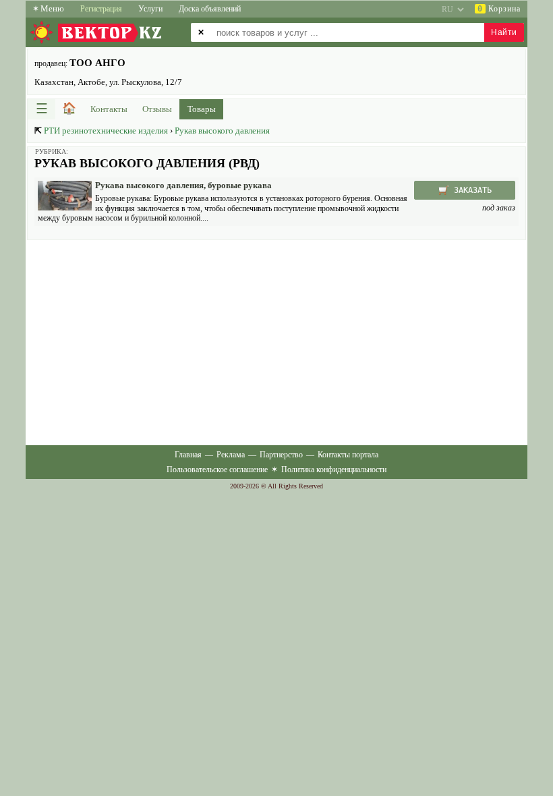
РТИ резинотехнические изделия (106, 130)
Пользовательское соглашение (217, 469)
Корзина (499, 8)
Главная (188, 454)
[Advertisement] (276, 341)
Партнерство (281, 454)
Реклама (230, 454)
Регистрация (101, 8)
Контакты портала (348, 454)
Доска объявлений (210, 8)
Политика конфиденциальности (333, 469)
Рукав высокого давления (222, 130)
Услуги (150, 8)
